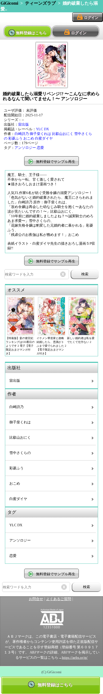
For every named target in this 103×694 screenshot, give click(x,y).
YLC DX (42, 129)
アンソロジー (25, 148)
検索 (84, 274)
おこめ (28, 138)
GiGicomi (9, 3)
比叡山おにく (62, 134)
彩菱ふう (15, 138)
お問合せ (36, 599)
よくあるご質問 (58, 599)
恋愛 (40, 148)
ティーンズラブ (40, 3)
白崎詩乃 (22, 134)
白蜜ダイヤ (44, 138)
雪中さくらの (20, 453)
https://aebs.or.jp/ (75, 658)
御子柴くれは (40, 134)
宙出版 (23, 124)
